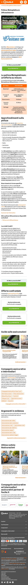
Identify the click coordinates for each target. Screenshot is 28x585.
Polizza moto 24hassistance (10, 220)
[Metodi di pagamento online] (14, 541)
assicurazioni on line (13, 293)
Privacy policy (3, 572)
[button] (2, 2)
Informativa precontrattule (5, 578)
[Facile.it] (8, 3)
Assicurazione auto (14, 302)
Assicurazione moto (14, 316)
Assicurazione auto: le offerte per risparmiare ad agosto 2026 (9, 467)
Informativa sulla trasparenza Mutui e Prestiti (9, 579)
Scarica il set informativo (8, 213)
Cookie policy (3, 574)
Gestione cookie (4, 575)
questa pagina (11, 377)
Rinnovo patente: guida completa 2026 (8, 351)
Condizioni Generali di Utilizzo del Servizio (8, 571)
